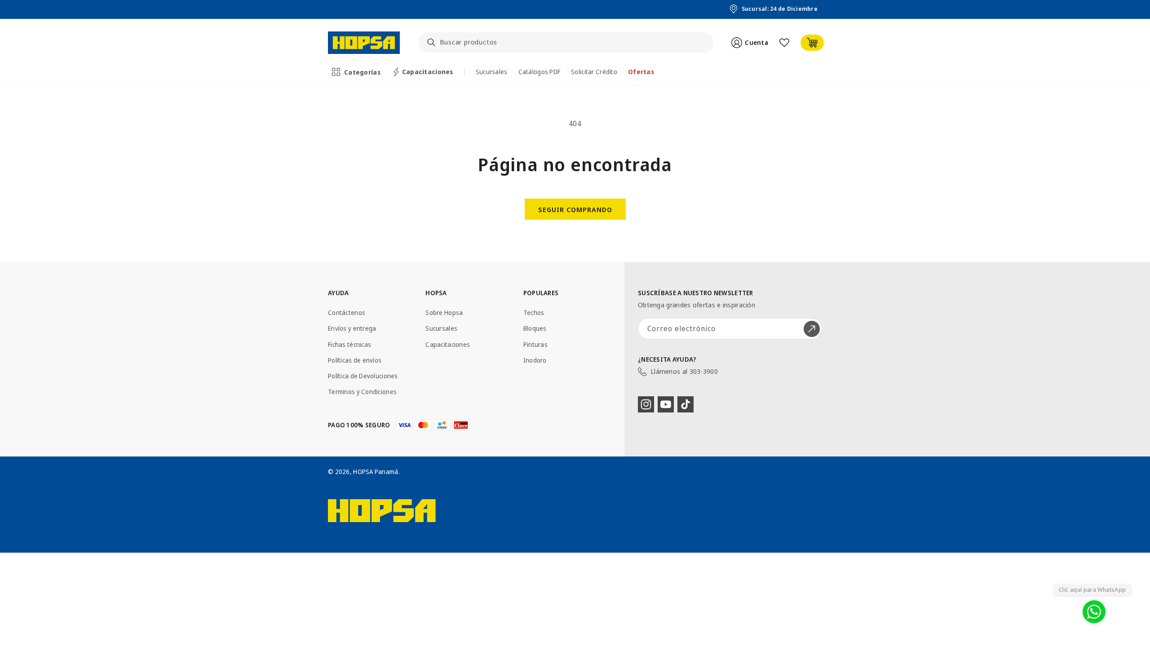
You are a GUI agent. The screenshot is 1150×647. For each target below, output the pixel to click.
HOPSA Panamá (375, 471)
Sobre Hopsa (444, 312)
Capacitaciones (447, 344)
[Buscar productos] (431, 42)
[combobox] (566, 42)
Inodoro (535, 360)
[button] (357, 72)
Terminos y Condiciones (362, 391)
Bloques (535, 328)
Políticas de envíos (354, 360)
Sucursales (441, 328)
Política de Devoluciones (363, 376)
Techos (533, 312)
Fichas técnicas (349, 344)
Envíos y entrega (352, 328)
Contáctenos (346, 312)
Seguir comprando (575, 209)
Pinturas (535, 344)
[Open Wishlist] (784, 43)
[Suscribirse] (812, 328)
